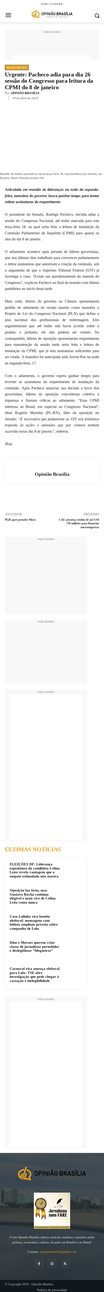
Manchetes (17, 67)
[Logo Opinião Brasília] (52, 14)
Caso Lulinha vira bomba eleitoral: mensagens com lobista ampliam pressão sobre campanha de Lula (34, 922)
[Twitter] (36, 105)
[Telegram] (58, 105)
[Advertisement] (52, 47)
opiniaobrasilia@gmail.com (58, 1252)
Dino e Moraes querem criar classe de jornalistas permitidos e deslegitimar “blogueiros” (34, 946)
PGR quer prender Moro (20, 519)
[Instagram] (52, 1263)
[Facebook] (25, 105)
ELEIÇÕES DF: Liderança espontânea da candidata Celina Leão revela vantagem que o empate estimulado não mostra (35, 870)
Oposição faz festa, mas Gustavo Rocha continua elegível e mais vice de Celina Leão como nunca (33, 896)
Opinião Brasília (25, 93)
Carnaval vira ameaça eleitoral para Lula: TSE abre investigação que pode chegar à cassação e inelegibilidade (34, 975)
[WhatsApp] (47, 105)
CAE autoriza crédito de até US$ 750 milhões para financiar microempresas (79, 523)
